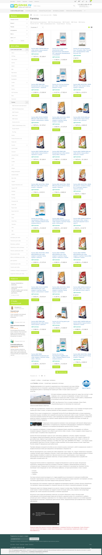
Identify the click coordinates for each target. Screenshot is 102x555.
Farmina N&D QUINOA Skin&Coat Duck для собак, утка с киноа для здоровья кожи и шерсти (82, 288)
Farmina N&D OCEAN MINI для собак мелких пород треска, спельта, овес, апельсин (81, 118)
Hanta (13, 158)
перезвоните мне (83, 5)
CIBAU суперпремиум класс (47, 23)
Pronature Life (15, 201)
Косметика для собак (15, 263)
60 (44, 375)
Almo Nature (14, 59)
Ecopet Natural (61, 23)
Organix (13, 181)
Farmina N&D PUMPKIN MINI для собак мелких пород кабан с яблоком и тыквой (82, 153)
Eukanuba (14, 99)
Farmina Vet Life (34, 23)
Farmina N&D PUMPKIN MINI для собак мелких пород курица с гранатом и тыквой (40, 50)
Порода (12, 26)
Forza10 (13, 145)
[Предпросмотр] (40, 39)
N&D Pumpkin (66, 22)
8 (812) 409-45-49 (85, 4)
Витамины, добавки (58, 10)
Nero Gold (14, 178)
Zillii (12, 230)
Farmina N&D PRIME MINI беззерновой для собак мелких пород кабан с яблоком (61, 153)
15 (39, 375)
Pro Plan (13, 197)
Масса (12, 33)
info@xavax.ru (31, 548)
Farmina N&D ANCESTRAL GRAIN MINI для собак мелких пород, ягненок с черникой (40, 186)
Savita (13, 214)
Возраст (12, 23)
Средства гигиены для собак (17, 273)
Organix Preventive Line (17, 184)
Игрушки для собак (15, 254)
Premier (13, 194)
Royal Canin (14, 207)
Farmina (13, 102)
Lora (13, 164)
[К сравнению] (45, 31)
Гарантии (25, 1)
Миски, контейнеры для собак (17, 257)
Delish (13, 85)
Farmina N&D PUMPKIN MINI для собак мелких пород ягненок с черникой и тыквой (40, 153)
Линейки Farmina (14, 19)
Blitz (12, 69)
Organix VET (14, 188)
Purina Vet (14, 204)
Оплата (18, 1)
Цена (13, 37)
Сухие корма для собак (16, 10)
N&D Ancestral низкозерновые (38, 22)
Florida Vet (14, 141)
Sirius (13, 217)
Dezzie (13, 89)
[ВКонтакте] (91, 548)
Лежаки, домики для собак (16, 250)
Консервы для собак (31, 10)
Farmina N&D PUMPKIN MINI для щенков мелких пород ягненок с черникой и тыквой (82, 323)
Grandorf (14, 151)
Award (13, 66)
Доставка (12, 1)
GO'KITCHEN (14, 148)
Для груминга (13, 260)
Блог (90, 544)
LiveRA (13, 161)
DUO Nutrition (15, 92)
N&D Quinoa (82, 22)
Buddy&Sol (14, 79)
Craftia (13, 82)
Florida (13, 135)
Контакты (37, 1)
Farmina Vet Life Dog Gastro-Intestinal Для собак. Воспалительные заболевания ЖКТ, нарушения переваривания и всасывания (61, 51)
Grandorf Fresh (15, 155)
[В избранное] (48, 31)
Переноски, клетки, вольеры (74, 10)
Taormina (14, 224)
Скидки (30, 1)
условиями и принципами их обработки (38, 551)
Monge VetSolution (16, 171)
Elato (13, 95)
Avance (13, 62)
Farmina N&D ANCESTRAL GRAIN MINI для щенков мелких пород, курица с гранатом (61, 186)
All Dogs (13, 56)
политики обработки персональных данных (49, 541)
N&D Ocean (74, 22)
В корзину (35, 59)
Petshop (13, 191)
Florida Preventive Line (17, 138)
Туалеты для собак (15, 267)
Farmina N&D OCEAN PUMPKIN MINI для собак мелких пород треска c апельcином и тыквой (40, 118)
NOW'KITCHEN (15, 174)
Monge (13, 168)
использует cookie (18, 550)
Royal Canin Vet (15, 211)
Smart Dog (14, 221)
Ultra (13, 227)
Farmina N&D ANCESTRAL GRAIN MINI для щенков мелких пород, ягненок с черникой (82, 355)
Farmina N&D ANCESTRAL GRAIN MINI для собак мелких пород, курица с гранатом (82, 86)
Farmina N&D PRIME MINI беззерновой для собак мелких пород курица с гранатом (40, 323)
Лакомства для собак (45, 10)
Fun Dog (68, 23)
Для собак (36, 15)
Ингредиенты (13, 30)
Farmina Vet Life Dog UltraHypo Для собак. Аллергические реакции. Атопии (60, 86)
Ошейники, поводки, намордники (18, 270)
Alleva (13, 52)
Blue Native (14, 72)
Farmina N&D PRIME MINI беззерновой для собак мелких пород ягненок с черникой (40, 86)
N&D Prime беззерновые (54, 22)
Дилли (13, 234)
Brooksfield (14, 76)
